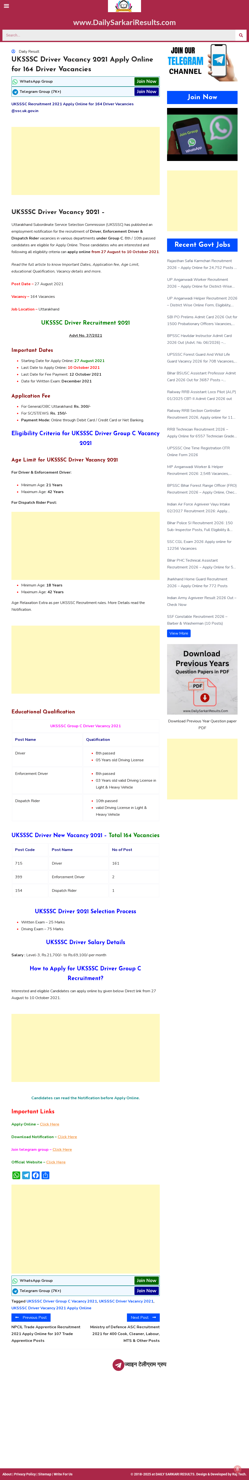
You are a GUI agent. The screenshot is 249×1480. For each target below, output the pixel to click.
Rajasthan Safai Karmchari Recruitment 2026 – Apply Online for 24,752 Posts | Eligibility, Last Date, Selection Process (201, 264)
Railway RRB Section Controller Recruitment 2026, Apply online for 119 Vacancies (201, 414)
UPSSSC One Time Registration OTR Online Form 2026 (198, 451)
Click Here (49, 1124)
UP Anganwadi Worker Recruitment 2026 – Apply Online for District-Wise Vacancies (199, 283)
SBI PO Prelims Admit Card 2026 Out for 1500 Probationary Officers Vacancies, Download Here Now (202, 320)
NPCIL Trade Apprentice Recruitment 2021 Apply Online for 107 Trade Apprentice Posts (45, 1333)
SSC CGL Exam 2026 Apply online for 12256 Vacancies (199, 545)
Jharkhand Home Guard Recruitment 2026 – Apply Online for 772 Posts (197, 582)
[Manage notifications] (237, 1469)
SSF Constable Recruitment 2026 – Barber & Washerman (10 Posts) (197, 620)
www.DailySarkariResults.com (124, 22)
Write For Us (63, 1474)
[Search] (241, 35)
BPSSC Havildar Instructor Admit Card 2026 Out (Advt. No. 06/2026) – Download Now (199, 339)
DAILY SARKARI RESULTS (175, 1474)
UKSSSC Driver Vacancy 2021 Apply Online (51, 1308)
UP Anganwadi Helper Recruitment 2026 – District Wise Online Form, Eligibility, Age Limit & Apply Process (202, 302)
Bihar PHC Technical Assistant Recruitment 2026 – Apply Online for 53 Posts (201, 564)
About (7, 1474)
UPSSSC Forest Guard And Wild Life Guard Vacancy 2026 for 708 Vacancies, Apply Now (200, 358)
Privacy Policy (25, 1474)
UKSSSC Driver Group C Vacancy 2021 (62, 1301)
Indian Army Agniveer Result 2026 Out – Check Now (201, 601)
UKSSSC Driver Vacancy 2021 (126, 1301)
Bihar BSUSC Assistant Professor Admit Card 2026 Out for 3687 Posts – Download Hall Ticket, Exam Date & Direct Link (201, 377)
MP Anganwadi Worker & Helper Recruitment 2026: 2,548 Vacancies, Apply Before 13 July (198, 470)
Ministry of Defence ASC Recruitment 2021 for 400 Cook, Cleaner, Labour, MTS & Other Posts (125, 1333)
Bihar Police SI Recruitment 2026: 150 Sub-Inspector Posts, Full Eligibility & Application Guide (200, 526)
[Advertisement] (85, 161)
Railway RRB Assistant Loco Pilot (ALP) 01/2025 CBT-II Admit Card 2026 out (201, 395)
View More (178, 633)
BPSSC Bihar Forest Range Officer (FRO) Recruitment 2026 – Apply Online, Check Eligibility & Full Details (202, 489)
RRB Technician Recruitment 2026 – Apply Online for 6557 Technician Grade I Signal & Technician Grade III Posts (201, 433)
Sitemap (44, 1474)
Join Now (146, 81)
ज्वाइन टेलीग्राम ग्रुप (145, 1364)
